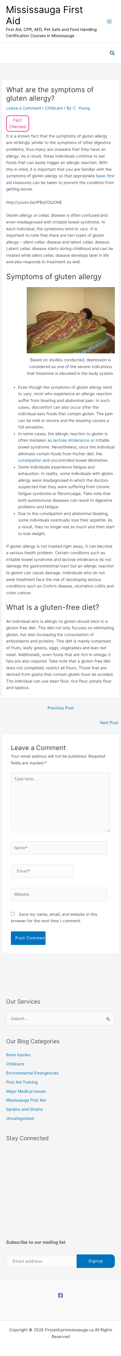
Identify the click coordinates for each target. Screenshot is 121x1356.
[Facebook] (60, 1295)
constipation (30, 460)
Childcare (54, 108)
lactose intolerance (71, 440)
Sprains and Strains (24, 1109)
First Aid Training (22, 1082)
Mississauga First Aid (44, 15)
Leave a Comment (23, 108)
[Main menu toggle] (109, 21)
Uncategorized (20, 1118)
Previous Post (61, 708)
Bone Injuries (18, 1054)
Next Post (109, 722)
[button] (112, 53)
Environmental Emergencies (32, 1073)
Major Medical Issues (26, 1091)
